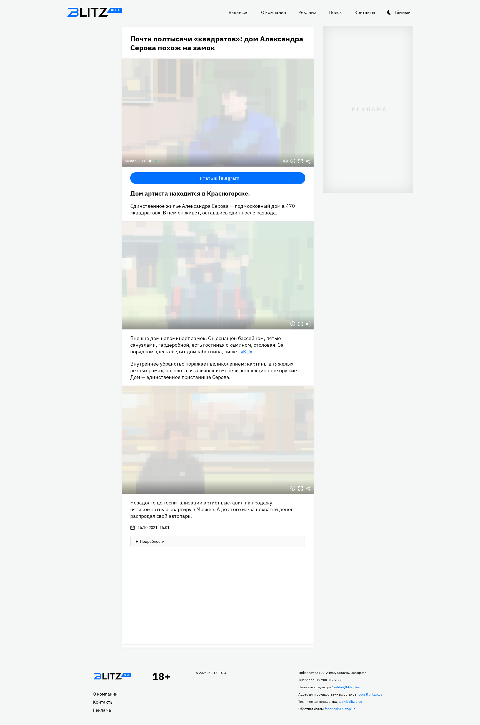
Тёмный (402, 12)
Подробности (152, 541)
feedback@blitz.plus (340, 709)
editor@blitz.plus (347, 687)
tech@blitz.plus (350, 701)
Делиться (308, 161)
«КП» (246, 351)
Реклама (307, 12)
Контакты (364, 12)
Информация (293, 161)
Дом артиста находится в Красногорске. (190, 193)
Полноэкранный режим (300, 161)
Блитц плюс (94, 12)
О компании (273, 12)
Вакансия (239, 12)
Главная (112, 676)
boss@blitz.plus (370, 694)
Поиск (335, 12)
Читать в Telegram (217, 178)
